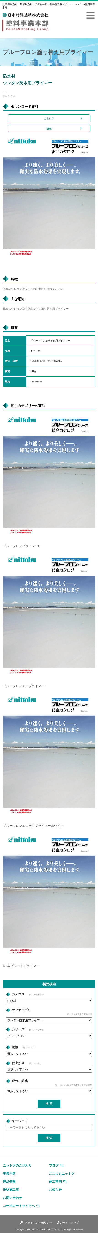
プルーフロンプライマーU (21, 546)
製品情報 (9, 1181)
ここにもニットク (62, 1173)
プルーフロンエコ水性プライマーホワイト (33, 826)
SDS (49, 128)
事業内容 (9, 1173)
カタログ (49, 118)
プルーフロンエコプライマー (23, 686)
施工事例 (55, 1181)
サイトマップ (70, 1222)
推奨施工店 (11, 1189)
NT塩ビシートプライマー (21, 966)
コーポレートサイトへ (19, 1206)
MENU (90, 15)
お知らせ (55, 1189)
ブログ (54, 1165)
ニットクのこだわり (17, 1165)
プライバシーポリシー (38, 1222)
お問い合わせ (12, 1198)
